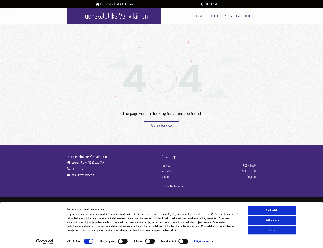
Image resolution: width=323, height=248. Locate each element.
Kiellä (272, 230)
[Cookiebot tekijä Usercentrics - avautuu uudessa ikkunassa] (44, 241)
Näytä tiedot (201, 241)
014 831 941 (211, 4)
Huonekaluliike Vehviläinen (114, 15)
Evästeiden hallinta (172, 186)
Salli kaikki (272, 210)
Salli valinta (272, 220)
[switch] (123, 241)
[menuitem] (197, 16)
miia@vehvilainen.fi (83, 175)
